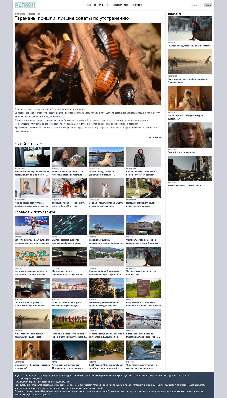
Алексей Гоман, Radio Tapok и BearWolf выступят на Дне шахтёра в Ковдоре (67, 304)
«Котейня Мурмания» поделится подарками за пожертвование (31, 273)
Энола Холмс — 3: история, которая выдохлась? (32, 366)
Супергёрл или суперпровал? (182, 152)
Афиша (137, 5)
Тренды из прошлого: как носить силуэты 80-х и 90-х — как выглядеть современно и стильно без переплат (69, 204)
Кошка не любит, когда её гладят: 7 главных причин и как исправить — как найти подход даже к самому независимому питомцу (106, 204)
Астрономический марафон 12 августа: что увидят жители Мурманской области (67, 366)
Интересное (20, 14)
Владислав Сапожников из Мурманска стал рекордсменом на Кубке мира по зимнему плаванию (143, 335)
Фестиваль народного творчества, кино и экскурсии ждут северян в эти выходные (69, 335)
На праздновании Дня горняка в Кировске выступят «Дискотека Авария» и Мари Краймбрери (105, 273)
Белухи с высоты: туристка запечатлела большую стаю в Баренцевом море (66, 241)
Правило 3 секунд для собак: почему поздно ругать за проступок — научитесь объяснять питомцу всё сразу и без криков (141, 204)
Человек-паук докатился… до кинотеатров (141, 273)
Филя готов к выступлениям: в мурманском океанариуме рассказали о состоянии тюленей (142, 366)
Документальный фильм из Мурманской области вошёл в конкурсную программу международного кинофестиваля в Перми (32, 304)
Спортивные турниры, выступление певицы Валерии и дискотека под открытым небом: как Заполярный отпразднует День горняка (105, 241)
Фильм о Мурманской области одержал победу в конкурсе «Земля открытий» (104, 304)
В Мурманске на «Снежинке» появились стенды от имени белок (143, 304)
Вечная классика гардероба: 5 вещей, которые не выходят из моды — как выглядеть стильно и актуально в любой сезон (143, 173)
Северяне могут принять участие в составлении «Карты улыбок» (106, 335)
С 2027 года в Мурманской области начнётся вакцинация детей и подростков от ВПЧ (106, 366)
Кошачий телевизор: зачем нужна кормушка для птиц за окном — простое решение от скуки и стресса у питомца (32, 173)
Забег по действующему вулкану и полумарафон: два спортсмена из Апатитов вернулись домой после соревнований (32, 241)
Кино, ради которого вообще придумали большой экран (29, 335)
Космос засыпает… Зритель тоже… (185, 185)
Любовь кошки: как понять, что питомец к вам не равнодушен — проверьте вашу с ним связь (68, 173)
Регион (104, 5)
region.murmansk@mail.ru (38, 394)
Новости (90, 5)
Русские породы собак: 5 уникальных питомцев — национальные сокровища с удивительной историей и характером (102, 173)
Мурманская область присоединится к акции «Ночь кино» (67, 273)
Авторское (120, 5)
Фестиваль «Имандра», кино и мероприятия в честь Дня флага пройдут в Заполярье (142, 241)
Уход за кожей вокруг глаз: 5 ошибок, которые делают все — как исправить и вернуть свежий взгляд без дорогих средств (31, 204)
